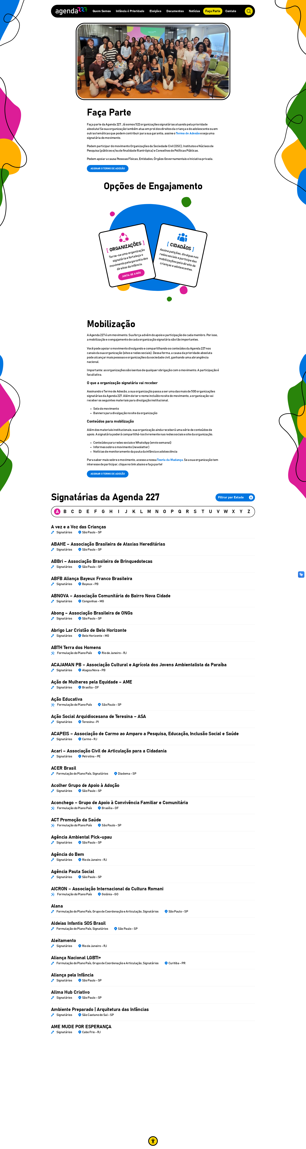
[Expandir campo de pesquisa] (249, 11)
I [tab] (118, 511)
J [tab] (126, 511)
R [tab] (187, 511)
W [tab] (226, 511)
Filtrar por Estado (231, 497)
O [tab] (164, 511)
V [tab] (218, 511)
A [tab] (57, 511)
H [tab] (111, 511)
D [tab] (80, 511)
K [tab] (133, 511)
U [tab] (210, 511)
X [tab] (233, 511)
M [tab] (149, 511)
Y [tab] (241, 511)
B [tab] (64, 511)
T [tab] (203, 511)
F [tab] (95, 511)
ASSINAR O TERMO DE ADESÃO (108, 168)
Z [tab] (249, 511)
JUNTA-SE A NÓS (131, 274)
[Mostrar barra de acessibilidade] (153, 1141)
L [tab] (141, 511)
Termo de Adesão (188, 133)
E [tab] (87, 511)
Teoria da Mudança (170, 460)
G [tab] (103, 511)
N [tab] (157, 511)
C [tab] (72, 511)
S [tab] (195, 511)
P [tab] (172, 511)
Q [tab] (179, 511)
